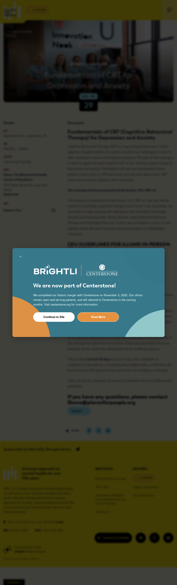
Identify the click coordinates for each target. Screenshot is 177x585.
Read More (98, 317)
